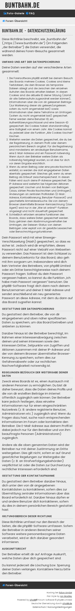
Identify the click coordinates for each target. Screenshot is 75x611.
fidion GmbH (65, 592)
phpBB (33, 599)
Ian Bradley (66, 596)
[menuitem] (13, 13)
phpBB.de (67, 603)
